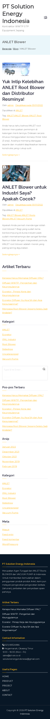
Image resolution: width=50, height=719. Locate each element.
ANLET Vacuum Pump (21, 219)
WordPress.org (10, 544)
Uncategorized (10, 354)
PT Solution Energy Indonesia (18, 13)
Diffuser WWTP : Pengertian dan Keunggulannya (19, 285)
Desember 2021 (10, 451)
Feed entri (7, 534)
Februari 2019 (9, 466)
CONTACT (7, 695)
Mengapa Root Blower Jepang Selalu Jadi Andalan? (25, 311)
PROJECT (7, 685)
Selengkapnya (10, 154)
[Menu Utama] (45, 17)
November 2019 (11, 461)
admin (11, 105)
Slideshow (7, 349)
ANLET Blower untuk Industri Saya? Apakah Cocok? (24, 192)
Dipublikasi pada (29, 105)
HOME (5, 676)
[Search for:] (25, 369)
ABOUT (6, 690)
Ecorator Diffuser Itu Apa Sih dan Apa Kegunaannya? (22, 302)
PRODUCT (7, 681)
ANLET (19, 110)
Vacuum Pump (10, 359)
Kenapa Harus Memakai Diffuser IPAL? (23, 278)
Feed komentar (10, 539)
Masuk (5, 529)
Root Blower (9, 344)
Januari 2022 (9, 447)
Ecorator (6, 334)
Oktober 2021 (9, 456)
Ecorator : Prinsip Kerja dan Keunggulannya (16, 293)
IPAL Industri (9, 339)
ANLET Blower (21, 115)
